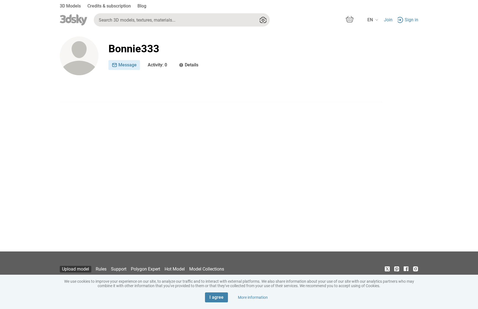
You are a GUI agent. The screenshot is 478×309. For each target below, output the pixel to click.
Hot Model (175, 269)
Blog (141, 6)
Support (118, 269)
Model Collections (206, 269)
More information (253, 297)
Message (127, 64)
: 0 (157, 64)
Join (388, 19)
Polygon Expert (145, 269)
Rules (101, 269)
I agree (216, 297)
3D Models (70, 6)
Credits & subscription (109, 6)
